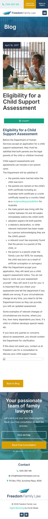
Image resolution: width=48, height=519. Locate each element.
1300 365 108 (29, 451)
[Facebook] (22, 515)
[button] (44, 13)
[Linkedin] (26, 515)
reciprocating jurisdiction (25, 201)
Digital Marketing (17, 508)
